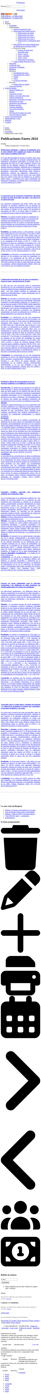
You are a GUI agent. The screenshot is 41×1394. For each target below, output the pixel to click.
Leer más (35, 1344)
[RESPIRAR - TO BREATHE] (12, 17)
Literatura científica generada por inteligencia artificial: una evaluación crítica (20, 493)
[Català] (10, 14)
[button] (8, 23)
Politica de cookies (25, 1328)
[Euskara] (16, 14)
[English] (2, 14)
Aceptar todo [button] (6, 1344)
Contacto (9, 1309)
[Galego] (13, 14)
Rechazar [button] (14, 1359)
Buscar (3, 6)
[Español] (7, 14)
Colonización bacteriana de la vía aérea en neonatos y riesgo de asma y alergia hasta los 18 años (20, 280)
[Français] (5, 14)
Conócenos (8, 1298)
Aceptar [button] (5, 1359)
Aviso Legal (14, 1328)
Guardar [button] (21, 1369)
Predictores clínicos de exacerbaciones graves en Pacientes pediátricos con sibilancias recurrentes (18, 382)
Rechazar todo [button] (19, 1344)
